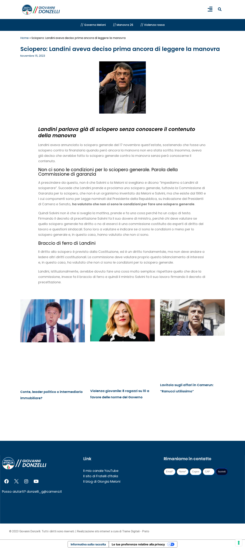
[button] (219, 9)
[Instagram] (26, 481)
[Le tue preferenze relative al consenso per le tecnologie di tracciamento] (238, 542)
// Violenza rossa (152, 25)
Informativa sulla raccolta (88, 544)
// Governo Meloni (93, 25)
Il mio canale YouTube (100, 470)
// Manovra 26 (123, 25)
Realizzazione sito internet (94, 531)
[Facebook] (6, 481)
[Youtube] (36, 481)
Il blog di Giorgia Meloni (101, 481)
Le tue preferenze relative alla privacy (138, 544)
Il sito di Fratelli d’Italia (100, 476)
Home (24, 38)
